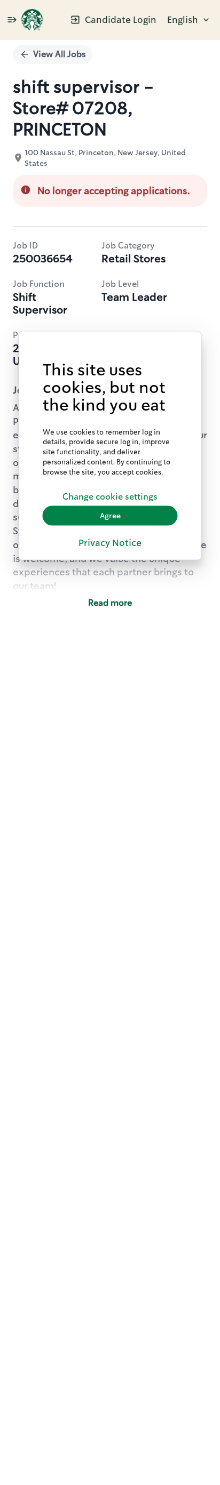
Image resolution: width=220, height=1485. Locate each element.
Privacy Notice (110, 543)
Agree (110, 515)
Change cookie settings (110, 496)
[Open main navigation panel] (11, 19)
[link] (32, 20)
